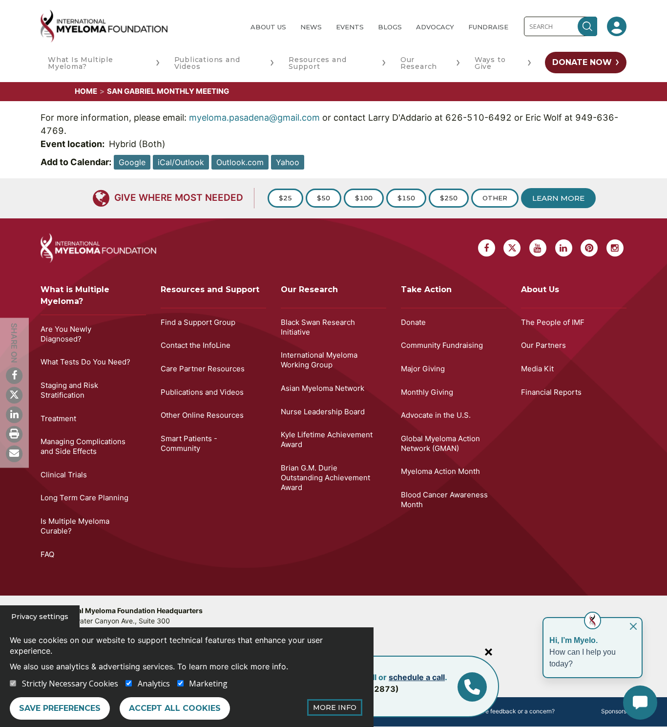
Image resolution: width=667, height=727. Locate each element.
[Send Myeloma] (14, 453)
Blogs (390, 27)
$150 (406, 198)
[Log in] (616, 26)
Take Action (426, 289)
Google (132, 162)
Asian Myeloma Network (322, 388)
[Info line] (472, 687)
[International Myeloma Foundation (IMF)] (138, 26)
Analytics (154, 683)
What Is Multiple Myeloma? (80, 63)
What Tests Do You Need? (85, 361)
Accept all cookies (175, 708)
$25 (285, 198)
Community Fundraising (442, 345)
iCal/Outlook (181, 162)
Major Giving (423, 368)
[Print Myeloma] (14, 434)
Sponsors (613, 711)
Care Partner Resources (203, 368)
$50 (323, 198)
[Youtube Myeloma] (537, 248)
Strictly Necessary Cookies (70, 683)
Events (350, 27)
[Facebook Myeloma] (14, 375)
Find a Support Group (198, 322)
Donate (413, 322)
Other (494, 198)
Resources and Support (317, 63)
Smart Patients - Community (189, 443)
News (311, 27)
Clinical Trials (64, 474)
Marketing (208, 683)
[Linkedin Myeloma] (14, 414)
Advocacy (435, 27)
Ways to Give (490, 63)
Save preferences (60, 708)
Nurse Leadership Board (323, 411)
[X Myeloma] (14, 395)
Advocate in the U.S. (436, 415)
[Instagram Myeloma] (615, 248)
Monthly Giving (427, 392)
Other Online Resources (202, 415)
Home (86, 91)
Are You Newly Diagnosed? (66, 333)
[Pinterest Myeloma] (589, 248)
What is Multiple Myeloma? (75, 295)
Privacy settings (39, 616)
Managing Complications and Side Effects (83, 446)
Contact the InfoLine (195, 345)
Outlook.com (240, 162)
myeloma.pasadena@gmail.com (254, 117)
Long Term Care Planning (84, 497)
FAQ (47, 554)
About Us (268, 27)
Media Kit (537, 368)
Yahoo (287, 162)
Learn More (558, 198)
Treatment (58, 418)
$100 (364, 198)
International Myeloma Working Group (319, 359)
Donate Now (582, 62)
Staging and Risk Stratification (69, 390)
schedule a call (417, 677)
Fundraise (488, 27)
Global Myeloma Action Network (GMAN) (440, 443)
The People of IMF (552, 322)
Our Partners (543, 345)
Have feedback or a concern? (514, 711)
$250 (449, 198)
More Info (334, 707)
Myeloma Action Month (440, 471)
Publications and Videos (207, 63)
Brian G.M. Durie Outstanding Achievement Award (325, 477)
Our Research (418, 63)
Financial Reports (551, 392)
